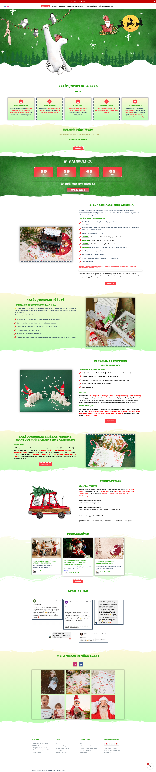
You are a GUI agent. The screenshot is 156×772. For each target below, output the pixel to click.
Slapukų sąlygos (85, 750)
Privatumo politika (86, 746)
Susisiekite (83, 752)
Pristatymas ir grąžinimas (88, 748)
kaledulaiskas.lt (42, 571)
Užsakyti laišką (58, 6)
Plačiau (35, 569)
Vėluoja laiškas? (106, 6)
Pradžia (45, 6)
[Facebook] (5, 6)
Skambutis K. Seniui (75, 6)
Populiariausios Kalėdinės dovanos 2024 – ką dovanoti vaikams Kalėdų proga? (75, 562)
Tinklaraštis (91, 6)
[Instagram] (8, 6)
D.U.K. (82, 744)
